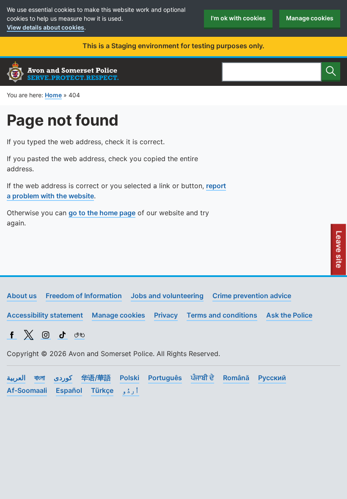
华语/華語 (96, 377)
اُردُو (130, 390)
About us (22, 295)
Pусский (272, 377)
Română (236, 377)
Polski (129, 377)
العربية (16, 377)
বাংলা (39, 377)
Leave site (339, 252)
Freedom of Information (84, 295)
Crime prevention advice (251, 295)
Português (165, 377)
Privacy (166, 315)
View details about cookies (45, 27)
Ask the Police (289, 315)
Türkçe (102, 390)
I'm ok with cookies (238, 18)
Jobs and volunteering (167, 295)
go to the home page (102, 212)
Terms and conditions (222, 315)
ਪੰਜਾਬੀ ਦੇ (202, 377)
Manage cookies (309, 18)
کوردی (63, 377)
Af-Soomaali (27, 390)
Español (69, 390)
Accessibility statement (45, 315)
